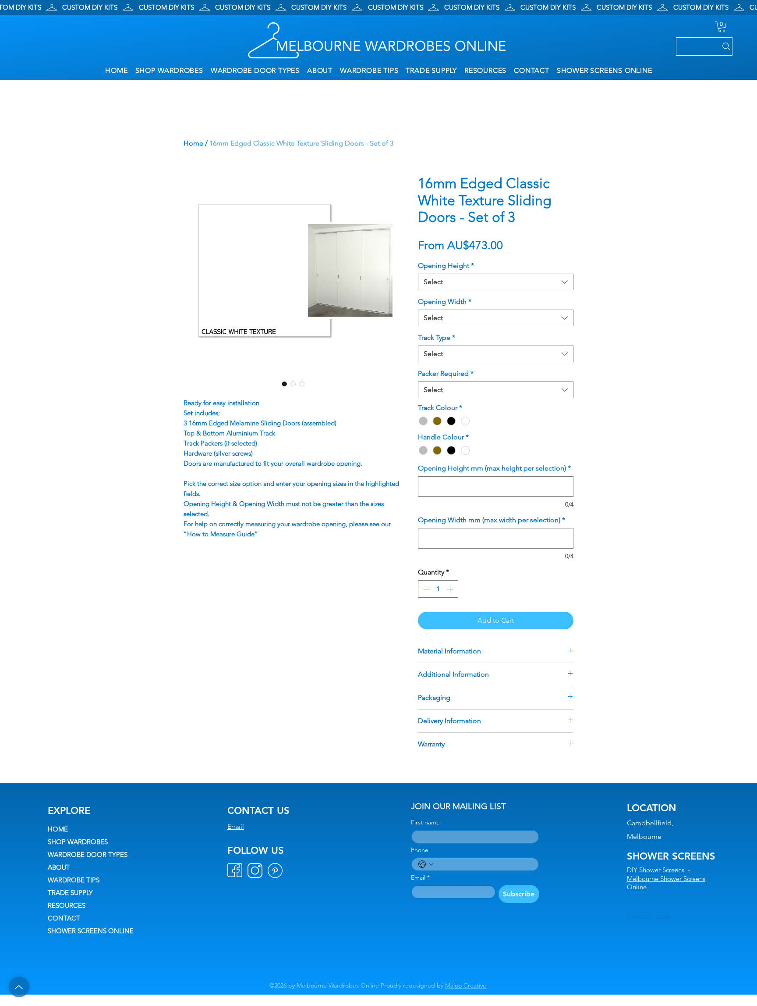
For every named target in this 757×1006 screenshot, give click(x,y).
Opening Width (444, 301)
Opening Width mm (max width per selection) (491, 520)
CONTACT (64, 918)
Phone (419, 850)
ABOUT (59, 867)
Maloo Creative (465, 985)
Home (193, 143)
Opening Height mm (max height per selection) (494, 468)
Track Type (436, 337)
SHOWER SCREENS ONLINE (91, 931)
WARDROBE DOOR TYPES (87, 854)
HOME (58, 829)
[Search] (704, 46)
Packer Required (446, 373)
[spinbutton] (438, 589)
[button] (721, 26)
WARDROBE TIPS (73, 880)
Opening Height (446, 265)
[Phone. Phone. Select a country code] (426, 864)
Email (235, 826)
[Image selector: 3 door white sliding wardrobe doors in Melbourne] (284, 383)
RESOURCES (66, 905)
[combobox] (495, 282)
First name (425, 822)
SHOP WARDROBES (78, 842)
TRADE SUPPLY (70, 892)
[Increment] (451, 589)
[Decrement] (425, 589)
